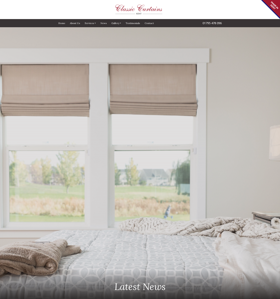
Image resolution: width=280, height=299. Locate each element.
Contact (149, 23)
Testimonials (133, 23)
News (103, 23)
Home (61, 23)
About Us (75, 23)
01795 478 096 (212, 23)
